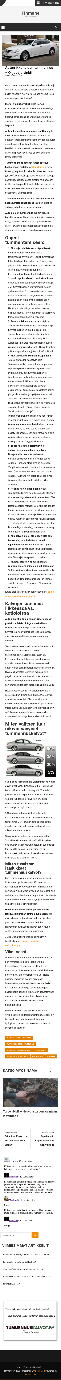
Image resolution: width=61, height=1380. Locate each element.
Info (18, 1367)
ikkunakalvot (40, 1050)
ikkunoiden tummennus (17, 1056)
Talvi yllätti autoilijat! (12, 1284)
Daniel (7, 75)
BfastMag (40, 1370)
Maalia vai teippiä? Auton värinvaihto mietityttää (24, 1269)
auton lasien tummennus (18, 1050)
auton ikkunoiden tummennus (20, 1044)
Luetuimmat (37, 1056)
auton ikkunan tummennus (19, 1038)
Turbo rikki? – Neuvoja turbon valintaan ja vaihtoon (26, 1254)
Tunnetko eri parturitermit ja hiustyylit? (19, 1262)
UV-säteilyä (37, 167)
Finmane (31, 13)
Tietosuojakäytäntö (32, 1367)
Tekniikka (51, 1056)
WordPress (30, 1374)
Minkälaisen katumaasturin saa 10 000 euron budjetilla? (27, 1276)
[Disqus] (30, 1193)
